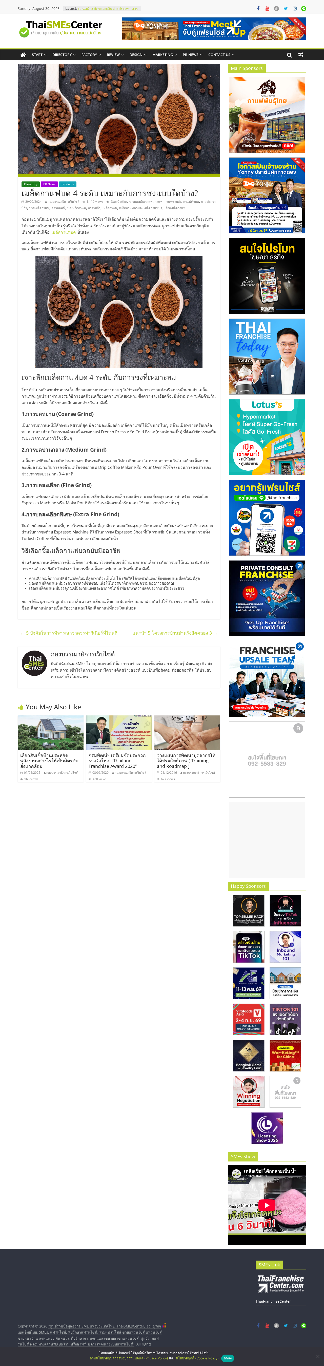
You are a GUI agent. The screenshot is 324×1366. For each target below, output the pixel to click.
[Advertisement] (267, 840)
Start (37, 54)
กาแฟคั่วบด (191, 201)
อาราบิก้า (94, 208)
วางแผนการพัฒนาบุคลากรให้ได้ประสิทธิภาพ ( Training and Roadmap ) (186, 760)
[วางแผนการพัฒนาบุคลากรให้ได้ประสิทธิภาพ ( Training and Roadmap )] (187, 718)
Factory (89, 54)
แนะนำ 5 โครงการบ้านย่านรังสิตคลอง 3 (175, 633)
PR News (190, 54)
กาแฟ (159, 201)
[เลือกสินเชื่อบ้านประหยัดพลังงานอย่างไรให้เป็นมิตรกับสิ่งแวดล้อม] (51, 718)
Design (136, 54)
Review (113, 54)
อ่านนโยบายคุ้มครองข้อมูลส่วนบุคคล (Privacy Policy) (129, 1358)
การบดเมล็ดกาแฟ (141, 201)
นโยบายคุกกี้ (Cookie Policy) (197, 1358)
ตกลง (228, 1358)
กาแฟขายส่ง (173, 201)
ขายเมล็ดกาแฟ (39, 208)
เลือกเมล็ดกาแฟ (175, 208)
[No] (317, 1356)
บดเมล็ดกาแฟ (76, 208)
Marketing (162, 54)
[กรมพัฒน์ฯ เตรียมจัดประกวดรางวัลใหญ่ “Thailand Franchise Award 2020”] (119, 718)
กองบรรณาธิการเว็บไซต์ (63, 201)
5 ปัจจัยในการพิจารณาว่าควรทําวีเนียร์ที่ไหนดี (68, 633)
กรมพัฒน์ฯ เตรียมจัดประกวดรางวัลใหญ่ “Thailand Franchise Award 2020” (117, 760)
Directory (62, 54)
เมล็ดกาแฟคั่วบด (130, 208)
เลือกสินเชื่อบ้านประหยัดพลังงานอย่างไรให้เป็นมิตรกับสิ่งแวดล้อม (49, 760)
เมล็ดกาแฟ (110, 208)
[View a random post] (300, 55)
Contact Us (219, 54)
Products (68, 184)
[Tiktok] (276, 8)
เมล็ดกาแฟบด (153, 208)
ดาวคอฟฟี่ (58, 208)
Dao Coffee (119, 201)
